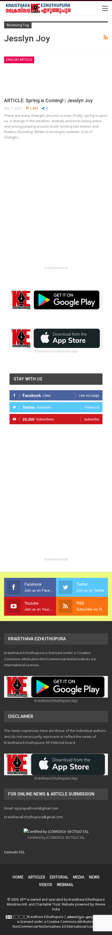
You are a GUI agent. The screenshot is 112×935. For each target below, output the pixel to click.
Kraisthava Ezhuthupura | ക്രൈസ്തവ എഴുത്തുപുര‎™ (67, 916)
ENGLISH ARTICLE (19, 60)
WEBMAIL (65, 885)
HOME (18, 877)
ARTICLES (36, 877)
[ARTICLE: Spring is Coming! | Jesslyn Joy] (32, 75)
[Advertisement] (56, 209)
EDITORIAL (59, 877)
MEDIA (78, 877)
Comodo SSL (14, 852)
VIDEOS (45, 885)
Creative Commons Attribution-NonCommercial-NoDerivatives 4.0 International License (56, 924)
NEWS (94, 877)
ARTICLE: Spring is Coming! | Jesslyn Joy (48, 100)
